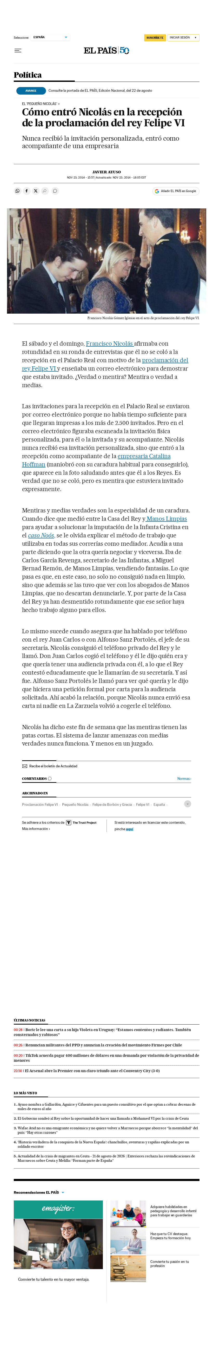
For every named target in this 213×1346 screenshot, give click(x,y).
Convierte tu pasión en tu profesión (169, 1263)
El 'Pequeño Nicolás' (39, 104)
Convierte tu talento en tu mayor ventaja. (54, 1279)
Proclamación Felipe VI (40, 804)
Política (28, 75)
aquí (129, 829)
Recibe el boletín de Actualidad (53, 766)
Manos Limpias (166, 518)
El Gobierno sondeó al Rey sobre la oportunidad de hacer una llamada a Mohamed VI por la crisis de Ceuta (103, 1118)
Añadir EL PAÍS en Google (178, 191)
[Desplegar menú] (18, 51)
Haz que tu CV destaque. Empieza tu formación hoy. (170, 1236)
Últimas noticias (29, 1020)
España (159, 804)
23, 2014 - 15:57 (80, 177)
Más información (35, 829)
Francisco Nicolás (110, 343)
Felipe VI (142, 804)
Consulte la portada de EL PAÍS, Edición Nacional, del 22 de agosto (100, 90)
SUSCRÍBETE (155, 37)
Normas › (184, 779)
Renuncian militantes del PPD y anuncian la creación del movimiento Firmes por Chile (103, 1045)
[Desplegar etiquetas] (187, 803)
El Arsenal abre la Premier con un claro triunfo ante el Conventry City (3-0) (92, 1070)
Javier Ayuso (106, 172)
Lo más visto (25, 1093)
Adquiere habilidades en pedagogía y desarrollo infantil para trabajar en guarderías (173, 1211)
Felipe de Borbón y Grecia (112, 804)
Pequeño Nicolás (75, 804)
